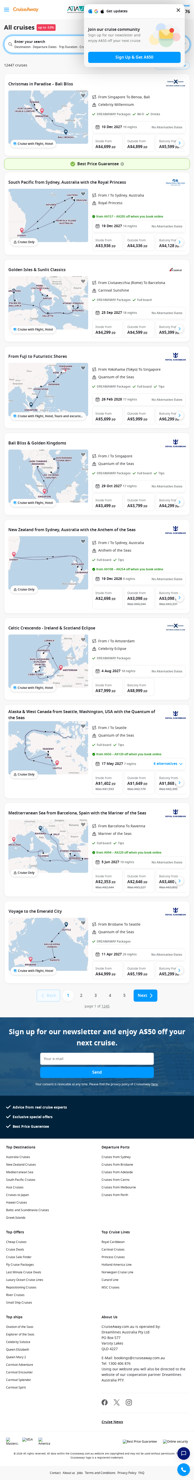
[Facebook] (105, 1403)
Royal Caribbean (113, 1242)
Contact (55, 1473)
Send (97, 1072)
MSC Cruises (110, 1287)
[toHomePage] (25, 10)
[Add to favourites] (83, 95)
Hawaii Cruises (16, 1202)
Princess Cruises (113, 1257)
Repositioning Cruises (21, 1287)
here (154, 1084)
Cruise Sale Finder (19, 1257)
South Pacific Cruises (20, 1180)
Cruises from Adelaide (117, 1172)
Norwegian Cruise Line (117, 1272)
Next (142, 996)
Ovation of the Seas (19, 1327)
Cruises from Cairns (116, 1180)
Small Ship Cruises (19, 1302)
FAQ (141, 1473)
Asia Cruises (14, 1187)
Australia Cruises (18, 1157)
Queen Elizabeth (17, 1349)
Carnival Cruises (113, 1249)
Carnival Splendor (18, 1380)
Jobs (80, 1473)
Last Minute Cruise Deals (23, 1272)
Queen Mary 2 (16, 1357)
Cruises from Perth (115, 1195)
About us (69, 1473)
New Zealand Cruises (21, 1164)
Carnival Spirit (16, 1387)
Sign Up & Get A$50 (134, 57)
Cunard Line (110, 1280)
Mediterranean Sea (19, 1172)
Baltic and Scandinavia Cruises (27, 1210)
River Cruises (15, 1295)
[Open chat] (183, 1453)
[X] (117, 1403)
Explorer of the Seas (20, 1334)
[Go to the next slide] (180, 143)
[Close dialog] (179, 11)
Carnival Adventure (19, 1364)
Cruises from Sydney (116, 1157)
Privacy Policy (126, 1473)
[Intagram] (129, 1403)
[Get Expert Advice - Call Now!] (183, 1469)
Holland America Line (117, 1264)
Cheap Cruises (16, 1242)
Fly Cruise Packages (20, 1264)
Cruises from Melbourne (119, 1187)
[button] (107, 143)
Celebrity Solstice (18, 1342)
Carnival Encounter (19, 1372)
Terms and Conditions (100, 1473)
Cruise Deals (15, 1249)
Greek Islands (16, 1217)
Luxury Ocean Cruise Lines (24, 1280)
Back (51, 996)
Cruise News (112, 1422)
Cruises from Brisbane (117, 1164)
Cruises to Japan (17, 1195)
